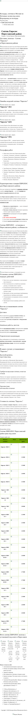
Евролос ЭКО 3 (5, 447)
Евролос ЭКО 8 (5, 481)
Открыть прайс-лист (5, 437)
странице (21, 191)
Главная (3, 36)
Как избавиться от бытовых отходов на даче (14, 674)
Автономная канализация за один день (13, 666)
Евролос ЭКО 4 (5, 457)
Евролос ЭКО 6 (5, 473)
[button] (4, 20)
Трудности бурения (8, 672)
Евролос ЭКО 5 (5, 465)
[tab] (14, 437)
